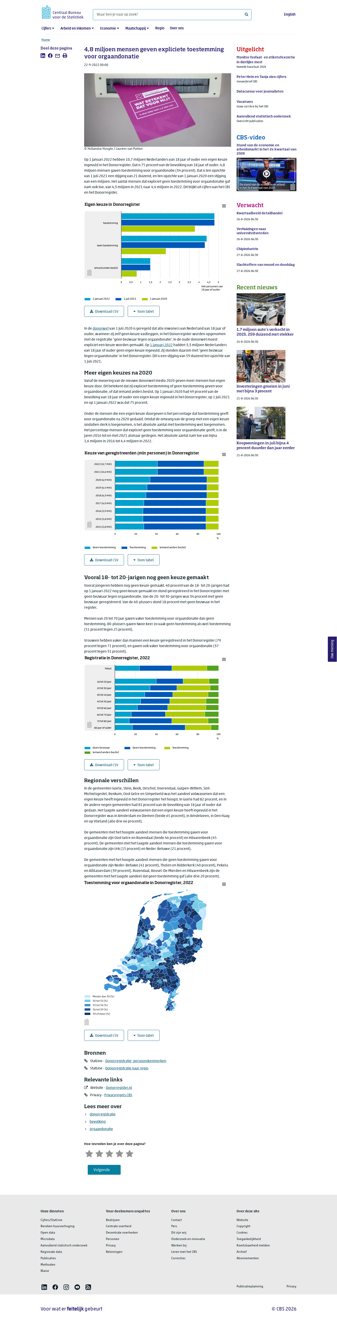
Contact (176, 1220)
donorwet (101, 329)
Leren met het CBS (184, 1252)
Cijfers (46, 28)
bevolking (98, 1122)
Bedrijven (113, 1220)
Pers (174, 1226)
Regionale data (51, 1252)
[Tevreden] (119, 1153)
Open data (48, 1232)
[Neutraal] (109, 1153)
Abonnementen (248, 1258)
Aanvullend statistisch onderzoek (64, 1245)
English (290, 14)
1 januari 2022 (161, 345)
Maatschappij (135, 28)
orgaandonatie (101, 1129)
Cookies (242, 1232)
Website (242, 1220)
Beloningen (114, 1252)
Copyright (243, 1226)
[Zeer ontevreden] (89, 1153)
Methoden (48, 1264)
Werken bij (179, 1245)
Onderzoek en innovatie (188, 1239)
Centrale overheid (118, 1226)
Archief (242, 1252)
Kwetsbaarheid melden (253, 1245)
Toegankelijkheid (249, 1239)
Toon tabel (145, 312)
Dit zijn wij (178, 1232)
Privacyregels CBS (118, 1095)
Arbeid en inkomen (76, 28)
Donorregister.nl (119, 1088)
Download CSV (106, 312)
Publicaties (48, 1258)
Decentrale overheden (122, 1232)
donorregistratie (103, 1114)
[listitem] (43, 55)
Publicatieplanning (250, 1286)
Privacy (111, 1245)
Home (45, 39)
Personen (112, 1239)
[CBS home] (62, 11)
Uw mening (332, 649)
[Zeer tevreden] (129, 1153)
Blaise (45, 1271)
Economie (108, 28)
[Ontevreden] (99, 1153)
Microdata (48, 1239)
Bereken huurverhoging (58, 1226)
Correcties (178, 1258)
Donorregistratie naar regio (126, 1068)
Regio (159, 28)
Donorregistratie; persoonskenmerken (135, 1061)
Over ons (177, 28)
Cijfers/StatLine (51, 1220)
